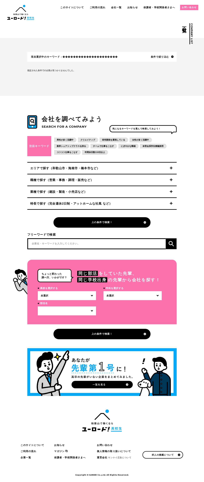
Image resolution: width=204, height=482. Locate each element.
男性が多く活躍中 (65, 140)
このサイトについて (72, 7)
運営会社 (114, 457)
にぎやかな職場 (128, 146)
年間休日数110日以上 (95, 152)
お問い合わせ (189, 7)
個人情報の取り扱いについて (114, 451)
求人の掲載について (163, 455)
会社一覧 (116, 7)
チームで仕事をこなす (103, 146)
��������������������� (90, 56)
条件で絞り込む (160, 56)
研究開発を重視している (113, 140)
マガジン (59, 451)
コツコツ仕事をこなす (67, 152)
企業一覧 (26, 457)
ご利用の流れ (98, 7)
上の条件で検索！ (102, 222)
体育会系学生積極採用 (153, 146)
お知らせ (132, 7)
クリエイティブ (87, 140)
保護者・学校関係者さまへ (159, 7)
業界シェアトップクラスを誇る (71, 146)
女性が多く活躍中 (140, 140)
